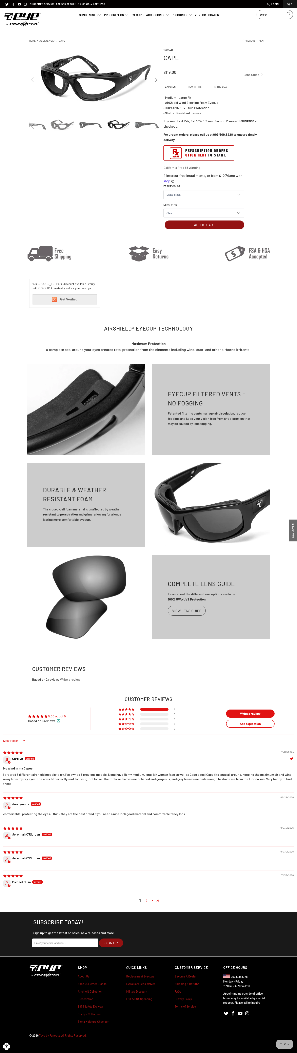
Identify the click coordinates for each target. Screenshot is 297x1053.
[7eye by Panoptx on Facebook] (13, 4)
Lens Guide (251, 75)
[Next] (156, 79)
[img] (13, 752)
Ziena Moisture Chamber (93, 1021)
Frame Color (171, 186)
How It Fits (195, 86)
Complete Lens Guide (201, 583)
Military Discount (136, 991)
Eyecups (137, 15)
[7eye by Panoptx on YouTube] (19, 4)
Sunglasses (88, 15)
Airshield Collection (90, 991)
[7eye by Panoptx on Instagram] (25, 4)
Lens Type (170, 204)
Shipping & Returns (187, 984)
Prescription (114, 15)
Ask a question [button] (250, 723)
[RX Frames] (198, 159)
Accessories (156, 15)
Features (169, 86)
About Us (83, 976)
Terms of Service (185, 1006)
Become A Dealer (185, 976)
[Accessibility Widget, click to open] (6, 1046)
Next (262, 40)
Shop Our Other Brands (92, 984)
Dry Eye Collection (89, 1014)
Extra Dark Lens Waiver (140, 984)
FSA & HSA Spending (139, 999)
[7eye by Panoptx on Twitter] (6, 4)
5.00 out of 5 (57, 716)
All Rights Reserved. (74, 1035)
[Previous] (33, 79)
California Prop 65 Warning (181, 167)
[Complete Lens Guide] (86, 597)
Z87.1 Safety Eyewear (91, 1006)
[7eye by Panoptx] (22, 20)
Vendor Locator (207, 15)
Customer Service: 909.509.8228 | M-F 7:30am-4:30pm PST (67, 4)
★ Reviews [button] (293, 530)
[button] (127, 709)
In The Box (220, 86)
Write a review (70, 679)
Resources (180, 15)
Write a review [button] (250, 713)
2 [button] (146, 900)
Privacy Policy (183, 999)
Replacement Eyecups (140, 976)
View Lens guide (186, 610)
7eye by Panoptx (49, 1035)
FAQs (178, 991)
